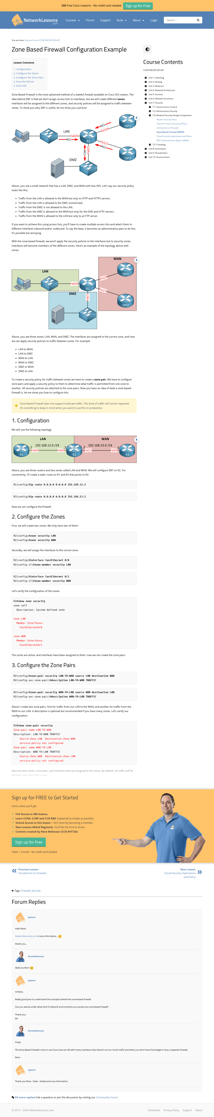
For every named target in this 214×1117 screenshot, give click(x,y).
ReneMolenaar (36, 956)
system (32, 917)
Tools (119, 20)
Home (27, 40)
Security (36, 890)
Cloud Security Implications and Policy (180, 873)
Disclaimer (154, 1110)
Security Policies (25, 81)
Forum (90, 20)
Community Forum (107, 1097)
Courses (71, 20)
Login (153, 20)
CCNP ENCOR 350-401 (49, 40)
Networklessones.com (26, 936)
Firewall (25, 890)
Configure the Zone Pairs (30, 77)
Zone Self (21, 85)
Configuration (23, 69)
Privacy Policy (171, 1110)
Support (105, 20)
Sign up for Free (28, 841)
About (136, 20)
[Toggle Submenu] (145, 78)
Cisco (34, 40)
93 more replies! (25, 1097)
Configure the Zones (27, 73)
